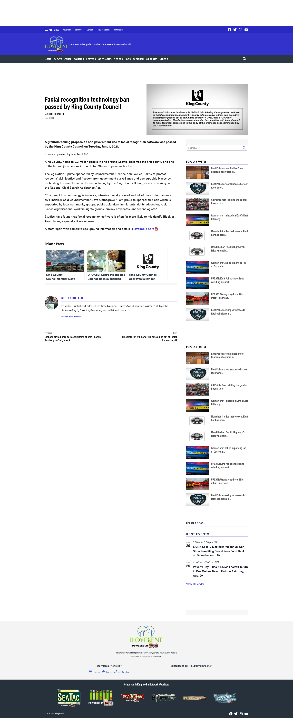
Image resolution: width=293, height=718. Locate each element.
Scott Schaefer (55, 114)
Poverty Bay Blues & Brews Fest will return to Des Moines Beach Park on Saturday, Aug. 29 (220, 571)
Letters (91, 59)
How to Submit (104, 29)
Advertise (67, 29)
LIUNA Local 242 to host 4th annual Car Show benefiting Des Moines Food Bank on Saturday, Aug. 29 (219, 551)
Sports (118, 59)
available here (144, 228)
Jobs (128, 59)
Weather (138, 59)
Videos (164, 59)
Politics (79, 59)
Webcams (151, 59)
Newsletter (118, 29)
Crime (67, 59)
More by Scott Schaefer (71, 316)
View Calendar (195, 584)
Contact (90, 29)
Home (48, 59)
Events (58, 59)
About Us (78, 29)
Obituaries (105, 59)
